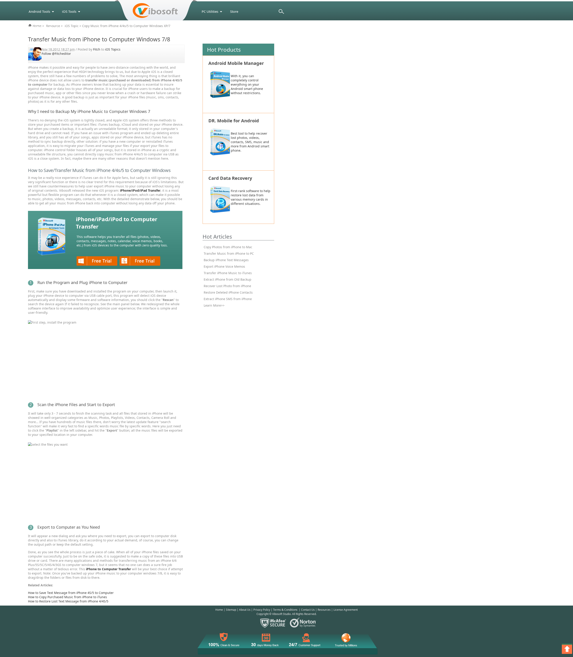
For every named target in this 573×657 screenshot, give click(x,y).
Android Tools (39, 11)
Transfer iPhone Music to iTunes (228, 273)
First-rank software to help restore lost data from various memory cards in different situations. (250, 197)
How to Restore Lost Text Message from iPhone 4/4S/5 (68, 601)
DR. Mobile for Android (233, 121)
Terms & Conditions (285, 610)
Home (219, 610)
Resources (324, 610)
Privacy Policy (261, 610)
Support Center (213, 27)
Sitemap (231, 610)
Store (234, 11)
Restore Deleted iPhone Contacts (228, 292)
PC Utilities (210, 11)
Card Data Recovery (230, 178)
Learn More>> (214, 305)
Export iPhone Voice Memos (224, 266)
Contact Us (308, 610)
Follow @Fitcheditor (56, 53)
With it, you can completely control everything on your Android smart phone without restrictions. (247, 84)
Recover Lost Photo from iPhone (227, 286)
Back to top (567, 649)
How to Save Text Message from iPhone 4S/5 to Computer (71, 593)
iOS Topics (112, 49)
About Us (244, 610)
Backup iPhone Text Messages (226, 260)
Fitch (96, 49)
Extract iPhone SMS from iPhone (228, 299)
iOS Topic (72, 26)
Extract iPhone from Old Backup (227, 279)
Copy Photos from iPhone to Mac (228, 247)
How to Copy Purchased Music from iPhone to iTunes (67, 597)
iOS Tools (69, 11)
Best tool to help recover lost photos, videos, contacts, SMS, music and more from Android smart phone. (250, 142)
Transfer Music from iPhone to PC (229, 253)
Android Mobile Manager (236, 63)
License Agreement (346, 610)
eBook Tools (38, 27)
